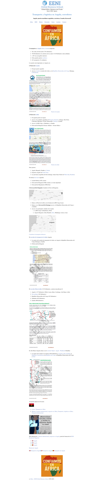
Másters (41, 22)
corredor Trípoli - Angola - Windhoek (56, 350)
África (31, 22)
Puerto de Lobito (55, 164)
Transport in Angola (35, 450)
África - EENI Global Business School (39, 479)
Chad (34, 356)
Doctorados (47, 22)
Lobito (37, 114)
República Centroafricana (38, 355)
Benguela (51, 119)
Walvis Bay (67, 174)
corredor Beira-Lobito (36, 289)
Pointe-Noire (45, 172)
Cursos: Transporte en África (38, 409)
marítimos (44, 58)
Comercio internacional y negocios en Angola (48, 436)
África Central (45, 48)
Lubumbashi (35, 72)
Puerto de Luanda (55, 111)
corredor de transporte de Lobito (38, 237)
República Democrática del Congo (61, 71)
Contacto (64, 22)
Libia (64, 353)
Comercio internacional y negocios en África (46, 411)
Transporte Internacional (37, 413)
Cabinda (48, 170)
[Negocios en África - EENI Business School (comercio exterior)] (52, 11)
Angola (35, 441)
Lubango (55, 121)
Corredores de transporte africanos (37, 234)
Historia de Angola (33, 448)
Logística (58, 22)
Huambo (56, 119)
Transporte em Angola (59, 450)
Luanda (38, 66)
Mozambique (35, 294)
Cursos (52, 22)
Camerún (60, 353)
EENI (36, 22)
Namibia (72, 174)
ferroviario (36, 177)
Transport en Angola (47, 450)
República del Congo (51, 355)
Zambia (38, 71)
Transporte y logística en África (65, 411)
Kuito (53, 212)
